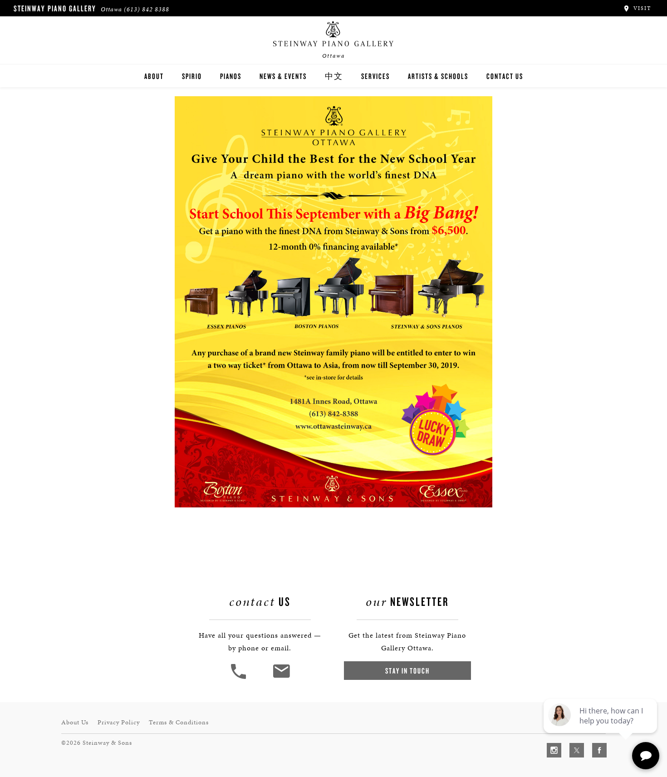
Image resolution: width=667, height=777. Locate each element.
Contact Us (504, 76)
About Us (74, 722)
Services (375, 76)
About (154, 76)
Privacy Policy (119, 722)
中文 (334, 76)
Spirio (192, 76)
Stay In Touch (407, 670)
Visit (641, 8)
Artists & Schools (438, 76)
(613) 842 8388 (146, 9)
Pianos (230, 76)
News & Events (283, 76)
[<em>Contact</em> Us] (281, 678)
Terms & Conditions (179, 722)
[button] (239, 678)
